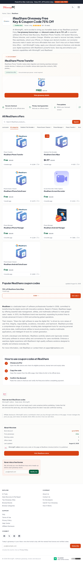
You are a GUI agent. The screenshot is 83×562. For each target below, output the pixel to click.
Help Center (6, 523)
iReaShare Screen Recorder (54, 191)
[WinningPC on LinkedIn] (19, 536)
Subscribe (75, 546)
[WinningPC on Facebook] (4, 536)
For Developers (48, 500)
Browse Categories (8, 506)
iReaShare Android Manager (54, 228)
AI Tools (4, 494)
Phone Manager (58, 127)
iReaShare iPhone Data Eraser (15, 191)
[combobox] (38, 122)
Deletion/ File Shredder (28, 127)
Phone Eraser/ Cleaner (44, 127)
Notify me (33, 472)
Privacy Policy (7, 520)
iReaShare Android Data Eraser (15, 264)
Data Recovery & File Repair (11, 497)
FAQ (3, 514)
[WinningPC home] (9, 7)
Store (9, 13)
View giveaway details (41, 95)
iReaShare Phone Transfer (13, 154)
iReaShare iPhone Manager (14, 228)
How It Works (47, 506)
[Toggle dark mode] (73, 7)
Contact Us (46, 497)
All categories (14, 127)
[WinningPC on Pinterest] (14, 536)
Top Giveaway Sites (8, 500)
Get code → (75, 296)
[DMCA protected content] (76, 558)
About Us (46, 494)
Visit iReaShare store (41, 453)
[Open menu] (79, 7)
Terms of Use (6, 517)
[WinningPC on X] (9, 536)
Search (76, 122)
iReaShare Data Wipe (52, 154)
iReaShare (26, 348)
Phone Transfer (71, 127)
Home (4, 13)
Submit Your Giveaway (50, 503)
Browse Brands (7, 503)
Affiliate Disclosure (8, 526)
